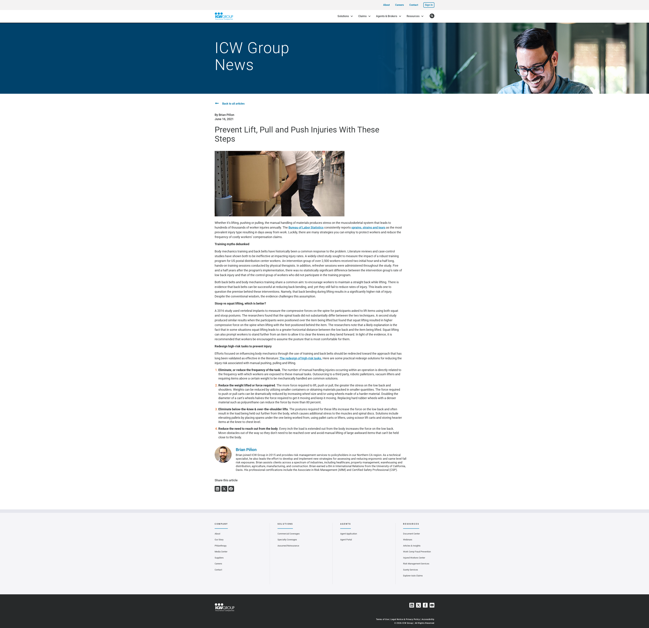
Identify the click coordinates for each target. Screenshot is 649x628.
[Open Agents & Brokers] (400, 16)
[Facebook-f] (425, 605)
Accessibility (428, 619)
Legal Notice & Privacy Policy (405, 619)
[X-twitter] (418, 605)
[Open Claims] (369, 16)
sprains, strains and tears (368, 227)
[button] (217, 489)
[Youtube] (432, 605)
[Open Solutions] (352, 16)
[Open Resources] (422, 16)
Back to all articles (233, 103)
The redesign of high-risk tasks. (300, 358)
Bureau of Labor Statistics (306, 227)
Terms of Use (382, 619)
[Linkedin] (411, 605)
